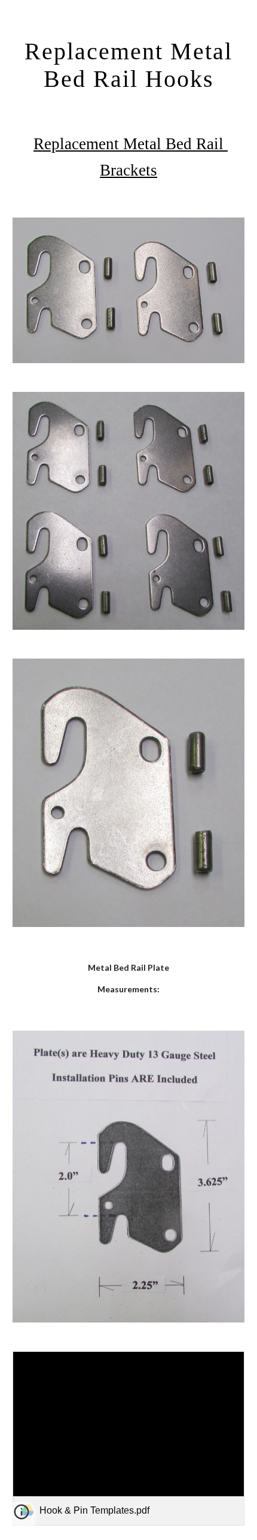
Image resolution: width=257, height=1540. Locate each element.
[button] (21, 1516)
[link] (129, 1438)
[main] (129, 64)
